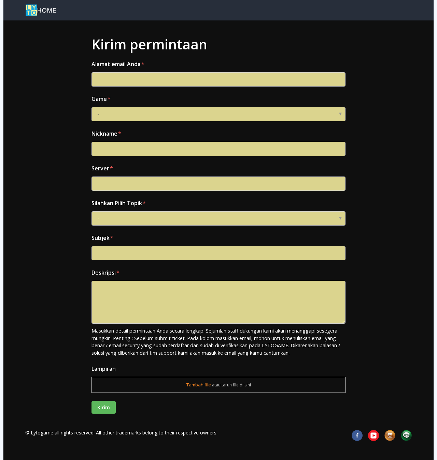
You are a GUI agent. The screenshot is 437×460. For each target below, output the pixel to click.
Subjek (100, 238)
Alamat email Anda (116, 64)
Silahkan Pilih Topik (116, 203)
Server (100, 168)
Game (99, 99)
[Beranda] (40, 10)
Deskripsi (103, 272)
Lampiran (103, 368)
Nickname (104, 133)
